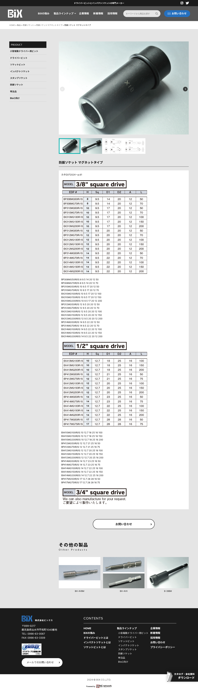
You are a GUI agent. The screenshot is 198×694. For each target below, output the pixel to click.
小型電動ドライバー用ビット (24, 51)
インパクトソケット (20, 71)
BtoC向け (15, 98)
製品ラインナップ (63, 13)
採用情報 (112, 13)
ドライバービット (18, 58)
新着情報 (98, 13)
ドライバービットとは (96, 637)
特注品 (13, 91)
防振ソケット (16, 84)
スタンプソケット (18, 78)
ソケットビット (17, 64)
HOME (87, 628)
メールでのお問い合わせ (40, 662)
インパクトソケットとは (97, 642)
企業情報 (84, 13)
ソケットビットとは (95, 647)
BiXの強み (43, 13)
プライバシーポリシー (162, 647)
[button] (62, 88)
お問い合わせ (123, 524)
